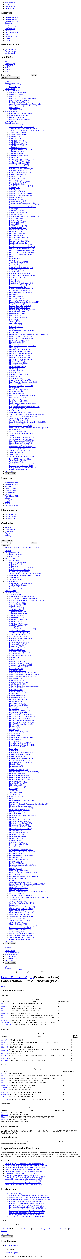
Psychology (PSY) (15, 399)
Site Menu (5, 77)
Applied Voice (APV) (16, 153)
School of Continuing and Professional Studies (24, 106)
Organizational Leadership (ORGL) (21, 380)
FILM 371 (4, 1117)
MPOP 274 (5, 1022)
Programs (8, 81)
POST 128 (4, 1092)
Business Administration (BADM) (20, 172)
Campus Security (10, 27)
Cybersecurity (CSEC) (16, 218)
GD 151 (5, 1090)
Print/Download (10, 473)
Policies (7, 69)
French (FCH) (14, 260)
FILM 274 (4, 1050)
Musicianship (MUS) (16, 369)
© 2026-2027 (5, 1229)
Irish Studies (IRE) (15, 315)
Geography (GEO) (15, 264)
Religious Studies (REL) (17, 409)
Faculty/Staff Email (11, 36)
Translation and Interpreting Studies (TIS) (23, 456)
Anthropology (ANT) (16, 138)
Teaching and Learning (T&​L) (19, 450)
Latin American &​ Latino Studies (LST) (22, 330)
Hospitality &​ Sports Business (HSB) (21, 283)
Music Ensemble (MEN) (17, 367)
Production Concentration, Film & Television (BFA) (22, 1175)
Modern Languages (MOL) (18, 363)
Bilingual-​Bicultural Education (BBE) (21, 169)
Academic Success (11, 21)
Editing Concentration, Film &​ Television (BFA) (25, 1205)
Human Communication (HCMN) (20, 469)
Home (7, 966)
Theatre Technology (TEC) (18, 454)
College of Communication (18, 92)
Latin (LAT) (13, 329)
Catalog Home (10, 6)
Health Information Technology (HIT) (22, 275)
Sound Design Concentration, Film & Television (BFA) (23, 1183)
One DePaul (9, 31)
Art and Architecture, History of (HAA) (22, 159)
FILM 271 (4, 1078)
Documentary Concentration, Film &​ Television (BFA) (27, 1203)
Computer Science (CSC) (17, 201)
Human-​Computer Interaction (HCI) (21, 289)
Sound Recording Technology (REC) (21, 433)
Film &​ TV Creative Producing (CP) (21, 250)
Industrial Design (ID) (16, 296)
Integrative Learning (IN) (17, 304)
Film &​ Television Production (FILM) (21, 249)
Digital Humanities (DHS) (18, 226)
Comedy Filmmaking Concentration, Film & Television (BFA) (26, 1166)
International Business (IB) (18, 311)
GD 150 (4, 1087)
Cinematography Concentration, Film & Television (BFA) (24, 1164)
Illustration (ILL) (14, 294)
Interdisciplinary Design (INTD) (20, 306)
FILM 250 (4, 1044)
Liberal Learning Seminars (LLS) (20, 336)
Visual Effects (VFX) (16, 462)
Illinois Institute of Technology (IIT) (21, 292)
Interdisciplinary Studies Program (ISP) (22, 310)
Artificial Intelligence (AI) (18, 167)
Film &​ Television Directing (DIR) (20, 245)
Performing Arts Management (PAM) (21, 386)
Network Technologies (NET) (19, 370)
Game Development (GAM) (18, 262)
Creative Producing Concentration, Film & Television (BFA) (25, 1167)
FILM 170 (4, 1013)
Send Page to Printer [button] (12, 1245)
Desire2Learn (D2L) (12, 32)
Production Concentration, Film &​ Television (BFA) (26, 1207)
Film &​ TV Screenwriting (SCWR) (21, 254)
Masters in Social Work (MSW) (19, 351)
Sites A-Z (8, 71)
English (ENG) (14, 239)
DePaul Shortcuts (7, 540)
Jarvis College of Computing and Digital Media (25, 104)
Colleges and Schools (12, 91)
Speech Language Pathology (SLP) (21, 439)
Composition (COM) (16, 199)
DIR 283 (4, 1056)
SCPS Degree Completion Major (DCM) (23, 416)
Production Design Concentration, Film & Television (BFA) (25, 1177)
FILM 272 (4, 1080)
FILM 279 (4, 1053)
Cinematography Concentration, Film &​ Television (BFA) (28, 1195)
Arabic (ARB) (14, 157)
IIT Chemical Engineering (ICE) (20, 290)
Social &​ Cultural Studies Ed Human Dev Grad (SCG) (27, 422)
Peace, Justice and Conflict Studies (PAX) (23, 382)
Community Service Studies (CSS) (20, 195)
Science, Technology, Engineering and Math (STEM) (27, 414)
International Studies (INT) (18, 313)
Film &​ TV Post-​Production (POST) (21, 252)
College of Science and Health (19, 100)
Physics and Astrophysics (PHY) (20, 390)
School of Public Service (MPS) (20, 412)
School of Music (14, 108)
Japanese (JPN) (14, 321)
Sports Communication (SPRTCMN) (21, 441)
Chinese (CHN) (14, 190)
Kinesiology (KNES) (16, 327)
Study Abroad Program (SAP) (19, 445)
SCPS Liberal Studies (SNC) (19, 418)
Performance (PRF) (15, 384)
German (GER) (14, 266)
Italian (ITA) (13, 319)
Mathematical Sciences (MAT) (19, 355)
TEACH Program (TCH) (17, 449)
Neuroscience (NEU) (16, 372)
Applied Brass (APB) (16, 140)
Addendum (9, 471)
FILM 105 (4, 1006)
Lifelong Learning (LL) (17, 342)
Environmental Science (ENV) (19, 241)
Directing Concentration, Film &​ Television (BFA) (26, 1201)
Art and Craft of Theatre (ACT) (19, 161)
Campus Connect (11, 25)
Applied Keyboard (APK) (18, 144)
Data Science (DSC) (16, 220)
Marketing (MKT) (15, 348)
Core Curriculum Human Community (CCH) (24, 205)
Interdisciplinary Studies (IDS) (19, 308)
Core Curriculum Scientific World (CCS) (22, 207)
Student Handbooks (11, 111)
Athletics (8, 62)
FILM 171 (4, 1015)
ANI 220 (4, 1040)
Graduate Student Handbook (18, 115)
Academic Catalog (11, 19)
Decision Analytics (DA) (17, 222)
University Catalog (11, 505)
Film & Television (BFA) (13, 970)
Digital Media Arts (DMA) (18, 228)
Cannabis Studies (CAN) (17, 180)
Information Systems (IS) (17, 298)
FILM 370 (4, 1085)
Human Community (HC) (17, 287)
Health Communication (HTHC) (20, 273)
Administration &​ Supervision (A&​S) (21, 127)
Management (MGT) (16, 344)
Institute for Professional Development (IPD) (24, 302)
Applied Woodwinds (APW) (18, 155)
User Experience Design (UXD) (20, 458)
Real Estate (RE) (14, 405)
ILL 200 (4, 1020)
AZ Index (8, 4)
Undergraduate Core (12, 83)
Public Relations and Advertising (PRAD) (23, 403)
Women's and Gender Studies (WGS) (21, 464)
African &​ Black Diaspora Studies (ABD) (23, 129)
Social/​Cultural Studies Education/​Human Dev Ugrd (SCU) (29, 428)
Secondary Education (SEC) (18, 420)
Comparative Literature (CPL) (19, 197)
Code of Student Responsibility (19, 119)
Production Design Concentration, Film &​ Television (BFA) (29, 1209)
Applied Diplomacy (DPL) (18, 142)
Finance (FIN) (14, 256)
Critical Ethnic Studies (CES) (19, 212)
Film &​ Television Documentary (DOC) (22, 247)
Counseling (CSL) (15, 209)
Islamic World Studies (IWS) (18, 317)
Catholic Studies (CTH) (17, 184)
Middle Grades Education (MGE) (20, 359)
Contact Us (36, 1229)
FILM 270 (4, 1047)
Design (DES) (14, 224)
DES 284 (4, 1112)
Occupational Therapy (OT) (18, 378)
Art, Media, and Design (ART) (19, 163)
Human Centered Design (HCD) (20, 285)
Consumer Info (10, 29)
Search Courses (10, 89)
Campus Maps (10, 64)
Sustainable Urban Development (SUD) (22, 447)
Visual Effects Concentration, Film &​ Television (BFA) (27, 1216)
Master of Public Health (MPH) (19, 350)
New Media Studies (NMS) (18, 374)
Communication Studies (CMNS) (20, 193)
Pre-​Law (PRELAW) (16, 393)
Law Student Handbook (17, 117)
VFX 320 (4, 1060)
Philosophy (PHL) (15, 388)
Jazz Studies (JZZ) (15, 323)
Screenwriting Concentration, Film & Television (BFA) (23, 1179)
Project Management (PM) (18, 397)
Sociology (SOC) (15, 429)
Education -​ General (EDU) (18, 235)
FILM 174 (4, 1076)
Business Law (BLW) (16, 176)
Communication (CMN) (17, 191)
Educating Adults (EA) (17, 233)
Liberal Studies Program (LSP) (19, 340)
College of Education (16, 94)
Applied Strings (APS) (16, 151)
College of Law (14, 96)
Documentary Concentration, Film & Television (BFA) (23, 1171)
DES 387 (4, 1073)
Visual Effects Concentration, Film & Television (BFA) (23, 1185)
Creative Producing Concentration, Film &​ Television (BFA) (29, 1199)
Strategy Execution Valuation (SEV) (21, 443)
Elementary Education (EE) (18, 237)
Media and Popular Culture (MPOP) (21, 357)
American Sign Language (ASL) (20, 132)
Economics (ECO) (15, 231)
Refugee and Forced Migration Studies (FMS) (24, 407)
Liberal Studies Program (17, 85)
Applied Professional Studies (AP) (20, 150)
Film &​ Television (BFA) (13, 1194)
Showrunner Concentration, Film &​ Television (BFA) (27, 1213)
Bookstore (8, 23)
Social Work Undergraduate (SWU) (21, 426)
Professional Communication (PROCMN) (23, 395)
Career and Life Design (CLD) (19, 182)
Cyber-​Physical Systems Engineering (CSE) (24, 216)
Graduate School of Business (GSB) (21, 268)
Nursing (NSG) (14, 376)
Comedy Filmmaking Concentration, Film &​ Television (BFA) (30, 1197)
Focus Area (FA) (14, 258)
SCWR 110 (7, 1025)
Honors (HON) (14, 281)
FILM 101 (4, 1004)
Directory (8, 34)
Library (7, 38)
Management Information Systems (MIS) (22, 346)
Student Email (9, 40)
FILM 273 (4, 1083)
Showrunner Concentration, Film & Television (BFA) (23, 1181)
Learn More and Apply (17, 977)
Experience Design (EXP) (18, 243)
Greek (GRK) (14, 271)
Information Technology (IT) (18, 300)
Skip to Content (10, 2)
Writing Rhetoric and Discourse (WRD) (22, 468)
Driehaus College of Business (19, 102)
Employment (9, 66)
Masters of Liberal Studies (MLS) (20, 353)
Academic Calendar (11, 17)
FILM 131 (4, 1011)
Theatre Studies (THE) (16, 452)
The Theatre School (15, 110)
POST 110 (4, 1058)
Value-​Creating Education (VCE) (20, 460)
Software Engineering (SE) (18, 431)
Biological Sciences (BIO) (18, 170)
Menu (3, 986)
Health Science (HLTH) (17, 277)
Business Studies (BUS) (17, 178)
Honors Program (14, 87)
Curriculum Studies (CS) (17, 214)
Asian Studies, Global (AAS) (19, 165)
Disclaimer (27, 1229)
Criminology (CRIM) (16, 210)
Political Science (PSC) (17, 391)
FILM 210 (4, 1115)
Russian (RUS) (14, 410)
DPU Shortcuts (14, 77)
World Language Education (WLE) (21, 466)
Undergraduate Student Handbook (20, 113)
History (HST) (14, 279)
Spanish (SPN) (14, 435)
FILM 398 (4, 1119)
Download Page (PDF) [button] (12, 1253)
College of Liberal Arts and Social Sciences (23, 98)
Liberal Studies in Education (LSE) (21, 338)
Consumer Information (60, 1229)
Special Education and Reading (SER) (22, 437)
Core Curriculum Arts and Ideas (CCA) (22, 203)
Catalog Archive (10, 121)
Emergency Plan (46, 1229)
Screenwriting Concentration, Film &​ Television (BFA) (27, 1211)
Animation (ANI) (15, 136)
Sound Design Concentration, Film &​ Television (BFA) (27, 1215)
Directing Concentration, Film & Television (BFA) (22, 1169)
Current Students (10, 51)
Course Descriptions (12, 123)
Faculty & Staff (10, 53)
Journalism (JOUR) (15, 325)
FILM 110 (4, 1008)
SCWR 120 (5, 1097)
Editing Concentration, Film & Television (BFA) (21, 1173)
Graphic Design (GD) (16, 270)
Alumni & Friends (11, 49)
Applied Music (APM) (16, 146)
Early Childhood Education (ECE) (20, 230)
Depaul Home (9, 8)
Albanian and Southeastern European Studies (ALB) (26, 131)
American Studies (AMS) (17, 134)
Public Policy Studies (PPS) (18, 401)
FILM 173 (4, 1042)
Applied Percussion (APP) (18, 148)
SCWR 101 (5, 1094)
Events (7, 67)
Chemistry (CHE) (15, 188)
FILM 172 (4, 1018)
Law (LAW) (13, 332)
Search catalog (6, 75)
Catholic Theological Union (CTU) (21, 186)
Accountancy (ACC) (16, 125)
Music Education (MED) (17, 365)
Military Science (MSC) (17, 361)
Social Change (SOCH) (17, 424)
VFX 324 (4, 1099)
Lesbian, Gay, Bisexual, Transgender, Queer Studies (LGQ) (29, 334)
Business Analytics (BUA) (18, 174)
